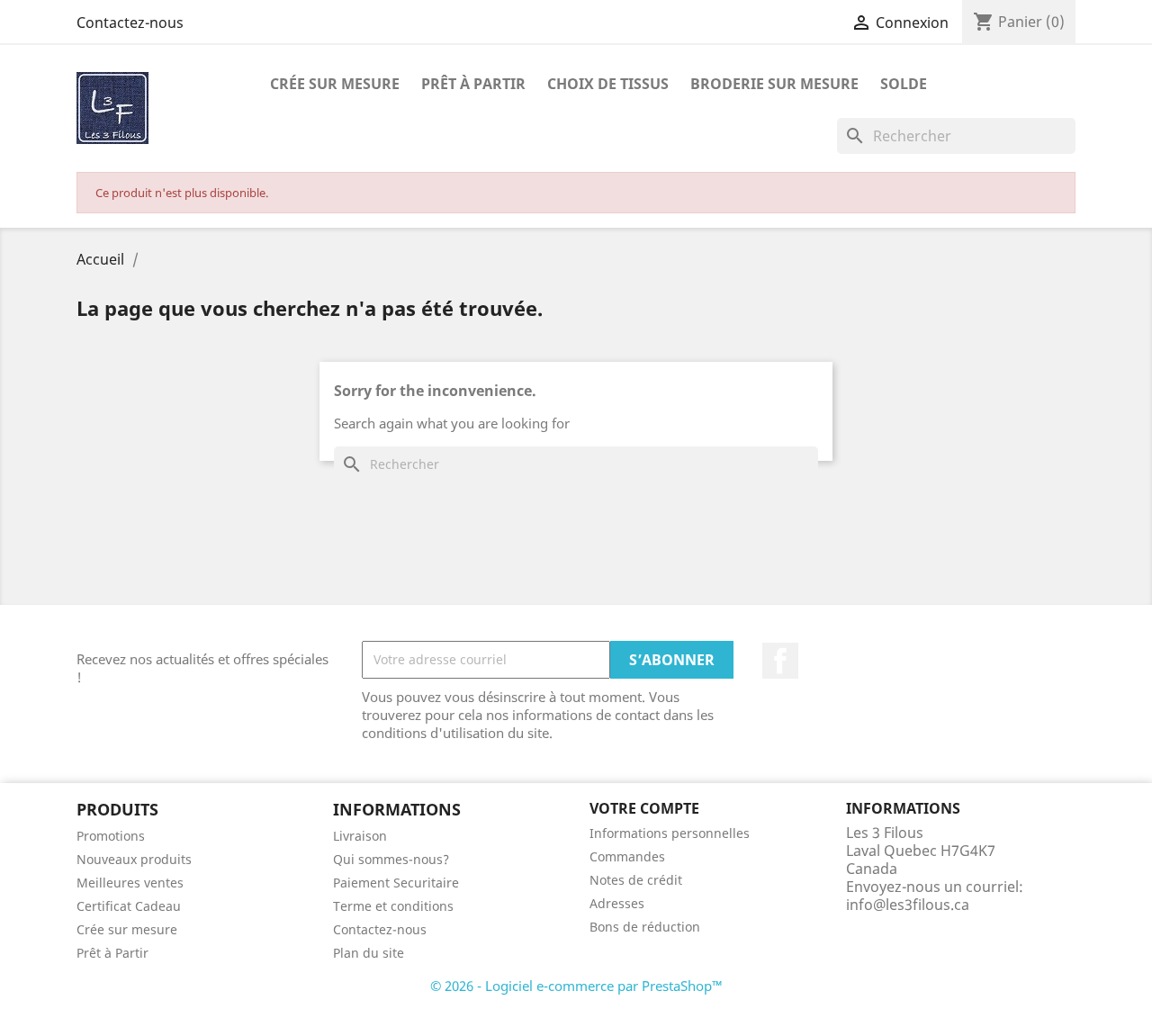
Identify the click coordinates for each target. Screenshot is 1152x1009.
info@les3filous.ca (907, 904)
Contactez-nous (130, 22)
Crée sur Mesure (335, 84)
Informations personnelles (670, 833)
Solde (903, 84)
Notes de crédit (636, 879)
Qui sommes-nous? (391, 859)
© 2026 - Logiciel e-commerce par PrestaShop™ (576, 986)
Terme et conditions (393, 905)
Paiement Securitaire (396, 882)
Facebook (780, 661)
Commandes (627, 856)
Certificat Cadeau (128, 905)
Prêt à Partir (112, 952)
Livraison (360, 835)
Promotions (110, 835)
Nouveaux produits (134, 859)
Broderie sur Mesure (774, 84)
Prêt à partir (473, 84)
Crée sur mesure (126, 929)
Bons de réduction (645, 926)
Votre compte (644, 808)
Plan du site (368, 952)
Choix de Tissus (608, 84)
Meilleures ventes (130, 882)
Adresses (617, 903)
